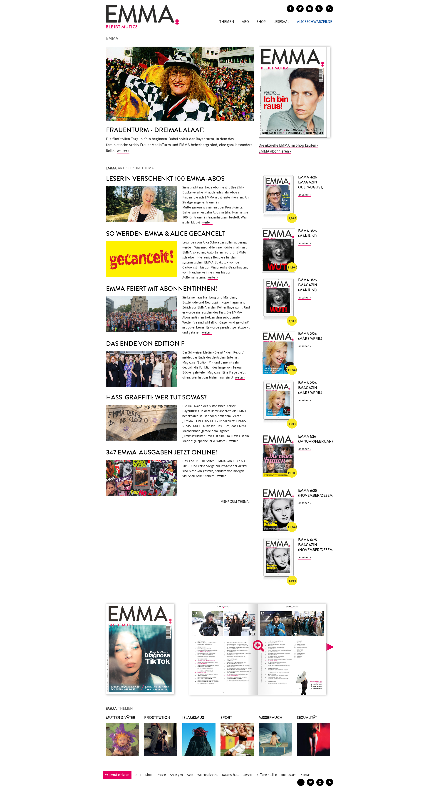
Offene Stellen (267, 775)
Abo (245, 22)
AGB (190, 775)
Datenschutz (230, 775)
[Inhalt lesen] (258, 646)
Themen (226, 22)
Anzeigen (176, 775)
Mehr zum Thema (234, 501)
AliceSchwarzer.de (314, 22)
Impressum (288, 775)
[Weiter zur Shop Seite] (294, 92)
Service (248, 775)
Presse (161, 775)
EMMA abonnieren (274, 151)
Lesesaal (281, 22)
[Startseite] (142, 16)
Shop (261, 22)
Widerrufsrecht (207, 775)
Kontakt (306, 775)
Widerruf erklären (117, 775)
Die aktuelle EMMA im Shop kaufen (287, 145)
